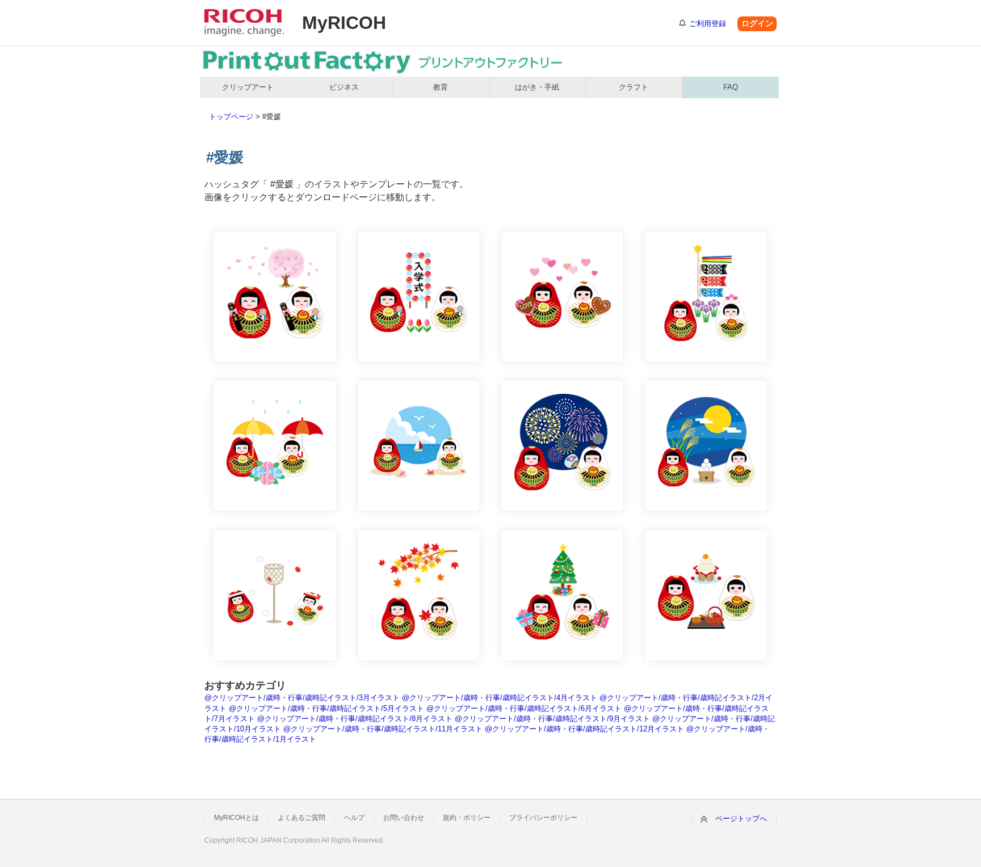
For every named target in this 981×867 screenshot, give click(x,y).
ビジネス (344, 87)
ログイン (757, 23)
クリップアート (248, 87)
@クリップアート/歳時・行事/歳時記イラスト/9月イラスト (552, 718)
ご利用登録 (707, 23)
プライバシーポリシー (543, 818)
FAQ (730, 87)
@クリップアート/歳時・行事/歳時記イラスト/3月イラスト (302, 697)
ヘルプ (354, 818)
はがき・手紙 (537, 87)
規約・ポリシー (467, 818)
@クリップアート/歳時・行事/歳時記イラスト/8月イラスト (354, 718)
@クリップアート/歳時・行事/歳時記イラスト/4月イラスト (499, 697)
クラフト (633, 87)
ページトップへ (741, 818)
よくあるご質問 (301, 818)
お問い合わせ (403, 818)
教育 (440, 87)
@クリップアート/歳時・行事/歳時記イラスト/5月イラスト (326, 708)
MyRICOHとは (236, 818)
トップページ (231, 116)
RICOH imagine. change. (244, 22)
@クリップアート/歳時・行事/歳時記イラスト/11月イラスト (383, 729)
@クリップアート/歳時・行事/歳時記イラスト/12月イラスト (584, 729)
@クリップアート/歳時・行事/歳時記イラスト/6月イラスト (524, 708)
